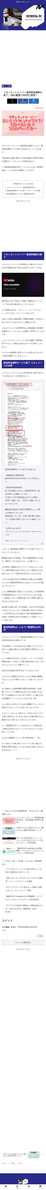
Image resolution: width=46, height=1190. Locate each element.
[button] (41, 632)
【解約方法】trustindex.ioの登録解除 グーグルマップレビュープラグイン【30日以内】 (23, 898)
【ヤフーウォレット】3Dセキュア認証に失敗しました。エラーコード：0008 (23, 888)
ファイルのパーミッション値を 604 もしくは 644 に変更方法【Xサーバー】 (23, 870)
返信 (41, 936)
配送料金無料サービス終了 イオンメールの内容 (23, 190)
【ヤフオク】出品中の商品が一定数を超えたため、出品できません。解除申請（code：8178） (24, 908)
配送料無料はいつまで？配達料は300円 (21, 194)
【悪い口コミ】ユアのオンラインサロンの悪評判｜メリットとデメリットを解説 (24, 879)
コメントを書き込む (23, 942)
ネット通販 (7, 86)
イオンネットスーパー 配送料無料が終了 (21, 187)
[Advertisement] (23, 58)
